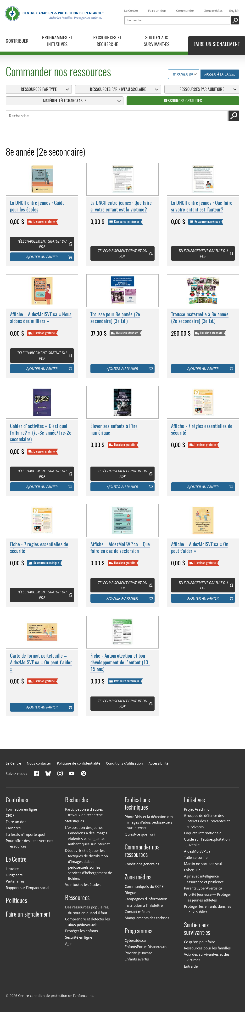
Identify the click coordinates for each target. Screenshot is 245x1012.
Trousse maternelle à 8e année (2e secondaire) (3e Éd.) (199, 317)
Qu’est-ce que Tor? (140, 834)
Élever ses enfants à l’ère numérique (114, 429)
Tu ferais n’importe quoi (25, 834)
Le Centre (131, 10)
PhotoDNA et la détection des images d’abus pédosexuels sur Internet (149, 822)
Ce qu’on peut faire (199, 941)
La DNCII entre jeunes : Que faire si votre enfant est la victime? (121, 206)
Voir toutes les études (82, 884)
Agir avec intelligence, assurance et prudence (204, 879)
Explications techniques (137, 803)
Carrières (13, 827)
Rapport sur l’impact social (27, 887)
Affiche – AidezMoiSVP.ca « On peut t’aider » (199, 547)
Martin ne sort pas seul (203, 863)
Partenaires (15, 881)
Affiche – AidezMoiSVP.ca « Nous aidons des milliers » (41, 317)
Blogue (130, 892)
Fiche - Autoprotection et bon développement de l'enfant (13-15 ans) (120, 662)
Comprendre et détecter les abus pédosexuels (87, 922)
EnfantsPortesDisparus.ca (146, 946)
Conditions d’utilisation (124, 763)
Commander (185, 10)
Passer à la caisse (219, 74)
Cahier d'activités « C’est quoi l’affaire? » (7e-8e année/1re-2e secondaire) (40, 432)
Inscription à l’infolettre (144, 905)
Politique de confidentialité (78, 763)
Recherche (76, 800)
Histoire (12, 868)
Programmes (138, 930)
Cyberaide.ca (135, 940)
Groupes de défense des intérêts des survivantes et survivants (207, 821)
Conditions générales (142, 863)
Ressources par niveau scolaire (118, 89)
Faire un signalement (28, 914)
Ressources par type (39, 89)
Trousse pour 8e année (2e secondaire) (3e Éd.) (115, 317)
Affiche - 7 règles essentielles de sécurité (202, 429)
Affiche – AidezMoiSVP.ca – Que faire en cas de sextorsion (120, 547)
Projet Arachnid (197, 809)
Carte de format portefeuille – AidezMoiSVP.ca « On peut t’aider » (41, 662)
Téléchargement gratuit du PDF (42, 244)
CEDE (10, 815)
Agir (68, 943)
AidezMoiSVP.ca (197, 851)
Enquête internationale (202, 833)
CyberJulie (192, 869)
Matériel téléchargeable (64, 101)
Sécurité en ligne (78, 937)
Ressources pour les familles (207, 948)
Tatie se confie (195, 857)
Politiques (16, 900)
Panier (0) (184, 74)
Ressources (77, 897)
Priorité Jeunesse (138, 952)
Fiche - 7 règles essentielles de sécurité (39, 547)
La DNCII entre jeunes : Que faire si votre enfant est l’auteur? (202, 206)
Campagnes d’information (146, 898)
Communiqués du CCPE (144, 886)
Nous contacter (39, 763)
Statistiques (74, 821)
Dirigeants (14, 874)
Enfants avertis (137, 959)
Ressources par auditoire (201, 89)
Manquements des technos (147, 917)
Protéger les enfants (81, 930)
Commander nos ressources (142, 851)
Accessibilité (158, 763)
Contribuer (17, 800)
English (234, 10)
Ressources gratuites (183, 101)
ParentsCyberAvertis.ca (203, 888)
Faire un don (157, 10)
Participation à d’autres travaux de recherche (84, 812)
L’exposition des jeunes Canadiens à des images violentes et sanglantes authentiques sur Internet (87, 836)
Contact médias (137, 911)
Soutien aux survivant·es (197, 928)
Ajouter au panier (42, 256)
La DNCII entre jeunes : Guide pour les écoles (37, 206)
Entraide (191, 966)
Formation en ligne (21, 809)
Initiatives (194, 800)
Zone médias (213, 10)
